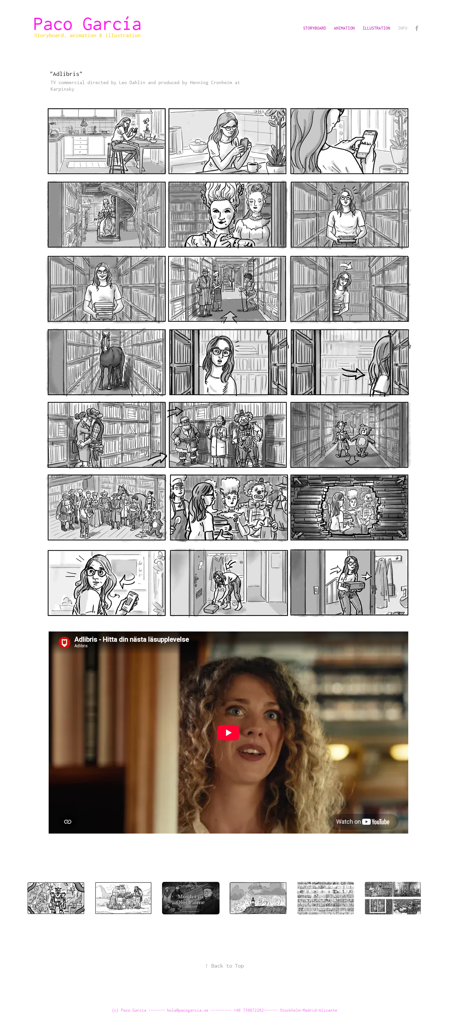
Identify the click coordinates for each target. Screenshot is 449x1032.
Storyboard (314, 28)
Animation (344, 28)
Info (402, 28)
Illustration (376, 28)
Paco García (92, 23)
